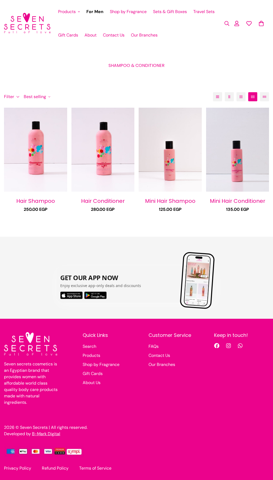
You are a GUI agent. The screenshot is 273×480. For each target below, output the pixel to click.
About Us (92, 382)
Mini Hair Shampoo (170, 201)
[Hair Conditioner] (103, 150)
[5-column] (264, 96)
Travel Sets (204, 11)
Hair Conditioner (103, 201)
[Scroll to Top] (262, 451)
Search (89, 346)
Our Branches (144, 35)
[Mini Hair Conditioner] (237, 150)
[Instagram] (228, 345)
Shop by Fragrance (128, 11)
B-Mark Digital (46, 434)
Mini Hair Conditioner (237, 201)
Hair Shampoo (35, 201)
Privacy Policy (17, 468)
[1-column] (217, 96)
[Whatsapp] (240, 345)
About (91, 35)
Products (67, 11)
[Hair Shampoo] (35, 150)
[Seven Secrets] (27, 23)
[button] (261, 23)
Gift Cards (68, 35)
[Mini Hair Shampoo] (170, 150)
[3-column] (241, 96)
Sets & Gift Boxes (170, 11)
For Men (94, 11)
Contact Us (114, 35)
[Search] (225, 23)
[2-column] (229, 96)
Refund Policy (55, 468)
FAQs (153, 346)
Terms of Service (95, 468)
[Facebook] (216, 345)
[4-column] (252, 96)
